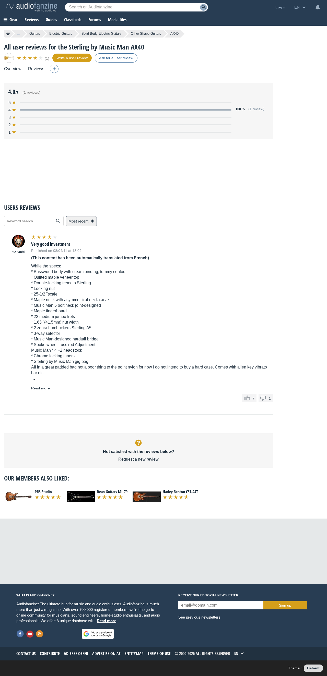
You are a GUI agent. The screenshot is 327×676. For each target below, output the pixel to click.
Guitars (34, 33)
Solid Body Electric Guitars (101, 33)
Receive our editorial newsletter (208, 595)
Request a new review (138, 459)
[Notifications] (318, 7)
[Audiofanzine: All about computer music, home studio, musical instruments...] (31, 7)
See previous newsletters (199, 617)
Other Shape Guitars (146, 33)
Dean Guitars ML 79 (112, 492)
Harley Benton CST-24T (180, 492)
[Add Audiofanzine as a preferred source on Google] (98, 634)
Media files (117, 19)
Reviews (32, 19)
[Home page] (8, 34)
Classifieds (72, 19)
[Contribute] (54, 69)
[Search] (203, 7)
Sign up (285, 605)
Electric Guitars (60, 33)
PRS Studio (43, 492)
